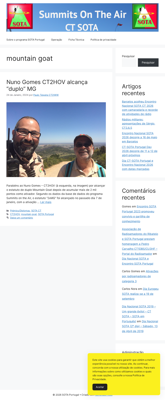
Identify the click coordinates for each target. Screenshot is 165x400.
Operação (56, 39)
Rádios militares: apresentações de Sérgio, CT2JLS (138, 123)
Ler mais (45, 202)
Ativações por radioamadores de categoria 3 (140, 276)
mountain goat (29, 214)
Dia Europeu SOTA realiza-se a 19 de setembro (140, 293)
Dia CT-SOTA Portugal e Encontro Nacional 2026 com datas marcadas (137, 165)
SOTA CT (36, 210)
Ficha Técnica (76, 39)
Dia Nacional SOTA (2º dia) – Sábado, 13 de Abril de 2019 (140, 326)
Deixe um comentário (21, 217)
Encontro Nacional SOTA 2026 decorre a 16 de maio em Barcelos (139, 137)
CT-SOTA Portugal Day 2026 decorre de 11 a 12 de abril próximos (139, 151)
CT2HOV (15, 214)
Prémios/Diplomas (20, 210)
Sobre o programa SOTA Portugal (25, 39)
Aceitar (100, 387)
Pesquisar (128, 56)
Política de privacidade (103, 39)
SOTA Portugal (46, 214)
